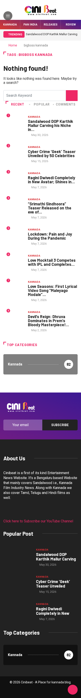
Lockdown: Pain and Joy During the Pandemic (50, 236)
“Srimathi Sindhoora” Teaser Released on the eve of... (49, 207)
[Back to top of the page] (72, 690)
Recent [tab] (17, 104)
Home (13, 45)
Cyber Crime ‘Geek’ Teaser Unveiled (53, 583)
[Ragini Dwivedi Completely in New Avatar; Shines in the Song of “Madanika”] (17, 611)
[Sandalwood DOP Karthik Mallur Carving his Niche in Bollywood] (17, 557)
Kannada (10, 24)
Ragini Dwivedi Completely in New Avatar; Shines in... (51, 179)
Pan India (30, 24)
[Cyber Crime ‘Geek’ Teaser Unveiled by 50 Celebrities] (17, 584)
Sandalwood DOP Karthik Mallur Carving (56, 556)
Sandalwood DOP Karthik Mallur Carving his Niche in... (50, 125)
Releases (50, 24)
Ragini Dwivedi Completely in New (52, 611)
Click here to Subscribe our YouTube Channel (38, 521)
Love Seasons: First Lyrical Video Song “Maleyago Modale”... (52, 290)
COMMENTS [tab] (66, 104)
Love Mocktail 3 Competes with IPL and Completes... (52, 262)
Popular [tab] (42, 104)
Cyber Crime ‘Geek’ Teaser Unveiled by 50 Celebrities (52, 153)
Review (71, 24)
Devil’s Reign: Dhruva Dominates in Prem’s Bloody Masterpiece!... (48, 320)
